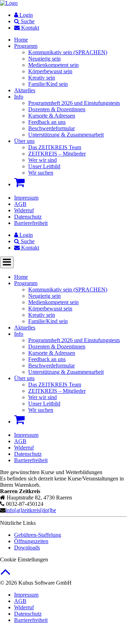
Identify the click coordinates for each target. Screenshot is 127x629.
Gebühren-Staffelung (37, 535)
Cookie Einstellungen (24, 559)
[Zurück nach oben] (5, 575)
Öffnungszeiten (31, 541)
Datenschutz (28, 217)
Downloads (27, 548)
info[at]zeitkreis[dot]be (31, 510)
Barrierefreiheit (31, 223)
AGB (20, 204)
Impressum (26, 198)
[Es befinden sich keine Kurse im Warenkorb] (19, 182)
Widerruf (24, 210)
